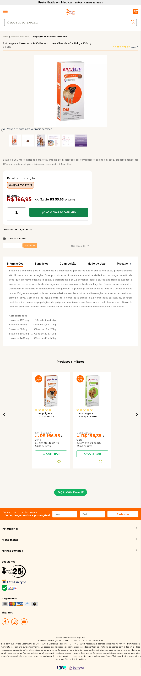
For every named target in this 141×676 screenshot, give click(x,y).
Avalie (134, 47)
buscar (134, 22)
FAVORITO (59, 461)
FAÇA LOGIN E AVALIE (71, 492)
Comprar (58, 212)
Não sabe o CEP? (80, 246)
